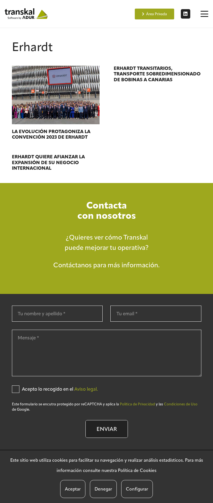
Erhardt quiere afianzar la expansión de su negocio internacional (48, 162)
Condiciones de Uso (180, 404)
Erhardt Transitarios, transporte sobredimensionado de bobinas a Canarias (157, 74)
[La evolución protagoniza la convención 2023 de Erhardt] (56, 95)
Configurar (137, 489)
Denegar (103, 489)
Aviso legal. (86, 389)
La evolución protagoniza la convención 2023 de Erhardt (51, 134)
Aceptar (73, 489)
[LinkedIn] (185, 14)
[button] (204, 14)
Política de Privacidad (137, 404)
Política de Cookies (137, 470)
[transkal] (27, 13)
